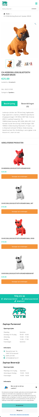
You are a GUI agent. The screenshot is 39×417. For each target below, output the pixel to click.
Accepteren (19, 405)
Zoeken (34, 9)
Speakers (11, 92)
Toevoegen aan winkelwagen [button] (19, 176)
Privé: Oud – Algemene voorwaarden (19, 414)
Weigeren (19, 410)
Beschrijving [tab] (9, 103)
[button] (36, 387)
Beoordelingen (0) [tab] (27, 105)
